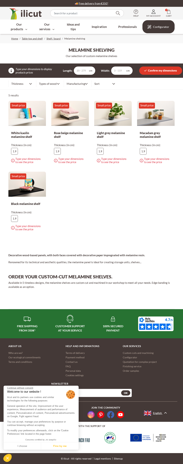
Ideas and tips (73, 27)
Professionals (127, 27)
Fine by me (60, 446)
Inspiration (99, 27)
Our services (45, 27)
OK (126, 392)
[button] (7, 458)
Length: (67, 70)
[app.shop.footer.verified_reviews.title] (156, 323)
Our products (17, 27)
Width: (105, 70)
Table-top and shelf (32, 38)
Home (14, 38)
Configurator (161, 26)
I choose (22, 446)
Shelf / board (53, 38)
